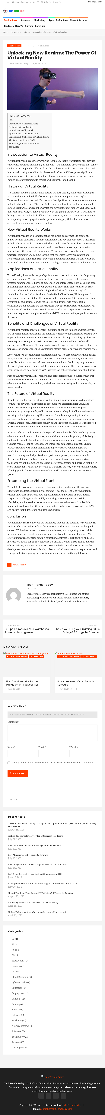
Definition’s (62, 20)
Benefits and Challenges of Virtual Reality (29, 137)
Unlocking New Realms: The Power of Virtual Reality (33, 902)
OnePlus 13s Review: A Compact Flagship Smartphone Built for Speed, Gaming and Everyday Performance (52, 825)
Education (17, 988)
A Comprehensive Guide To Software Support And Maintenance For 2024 (42, 883)
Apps (52, 20)
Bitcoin (15, 955)
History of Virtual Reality (21, 127)
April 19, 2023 (39, 63)
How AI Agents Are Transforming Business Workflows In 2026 (37, 864)
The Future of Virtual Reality (23, 140)
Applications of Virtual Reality (23, 134)
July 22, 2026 (14, 689)
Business (26, 20)
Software (40, 26)
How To (19, 26)
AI (60, 656)
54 (37, 589)
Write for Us (46, 2)
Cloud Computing (17, 656)
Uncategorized (19, 1047)
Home (5, 32)
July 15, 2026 (66, 689)
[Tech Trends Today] (14, 11)
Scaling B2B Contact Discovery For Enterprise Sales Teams (35, 836)
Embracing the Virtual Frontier (24, 144)
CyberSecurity (71, 656)
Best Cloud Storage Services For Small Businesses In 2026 (35, 874)
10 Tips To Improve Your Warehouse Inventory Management (27, 630)
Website (73, 747)
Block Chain (18, 960)
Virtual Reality (19, 565)
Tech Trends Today (19, 63)
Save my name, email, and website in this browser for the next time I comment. (52, 762)
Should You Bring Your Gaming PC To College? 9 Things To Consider (77, 630)
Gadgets (9, 26)
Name (11, 747)
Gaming (29, 26)
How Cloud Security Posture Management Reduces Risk (22, 683)
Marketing (40, 20)
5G (13, 939)
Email (42, 747)
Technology (10, 20)
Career (15, 971)
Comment (13, 722)
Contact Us (57, 2)
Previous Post (14, 625)
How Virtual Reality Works (21, 130)
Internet (16, 1015)
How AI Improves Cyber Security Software (28, 855)
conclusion (14, 147)
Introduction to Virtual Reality (23, 124)
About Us (36, 2)
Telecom (16, 1042)
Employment (18, 993)
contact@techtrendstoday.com (19, 2)
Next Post (93, 625)
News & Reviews (79, 20)
